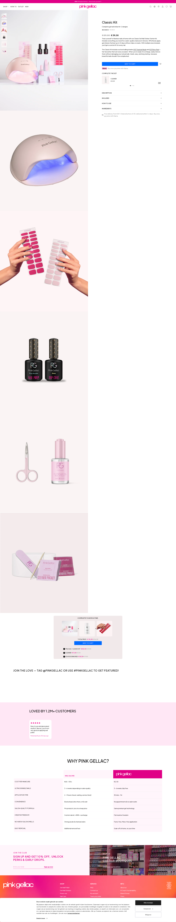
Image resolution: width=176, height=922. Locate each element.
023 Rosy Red (154, 50)
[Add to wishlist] (160, 64)
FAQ (91, 888)
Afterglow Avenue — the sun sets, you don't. (88, 1)
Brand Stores (125, 893)
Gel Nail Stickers (65, 890)
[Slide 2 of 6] (4, 23)
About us (123, 888)
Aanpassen (147, 908)
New (27, 6)
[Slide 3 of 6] (4, 30)
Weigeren (148, 915)
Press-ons (63, 893)
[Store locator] (159, 7)
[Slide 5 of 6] (4, 44)
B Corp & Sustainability (128, 890)
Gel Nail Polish (64, 888)
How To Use (106, 103)
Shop (5, 6)
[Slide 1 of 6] (4, 16)
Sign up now (48, 867)
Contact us (94, 890)
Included (105, 98)
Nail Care (63, 896)
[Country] (154, 6)
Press (122, 896)
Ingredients (106, 109)
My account (94, 893)
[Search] (150, 6)
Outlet (21, 6)
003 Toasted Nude (139, 50)
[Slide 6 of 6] (4, 51)
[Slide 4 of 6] (4, 37)
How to (13, 6)
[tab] (130, 85)
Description (107, 93)
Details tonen (40, 918)
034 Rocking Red (71, 656)
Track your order (95, 896)
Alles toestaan (148, 903)
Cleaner (114, 79)
